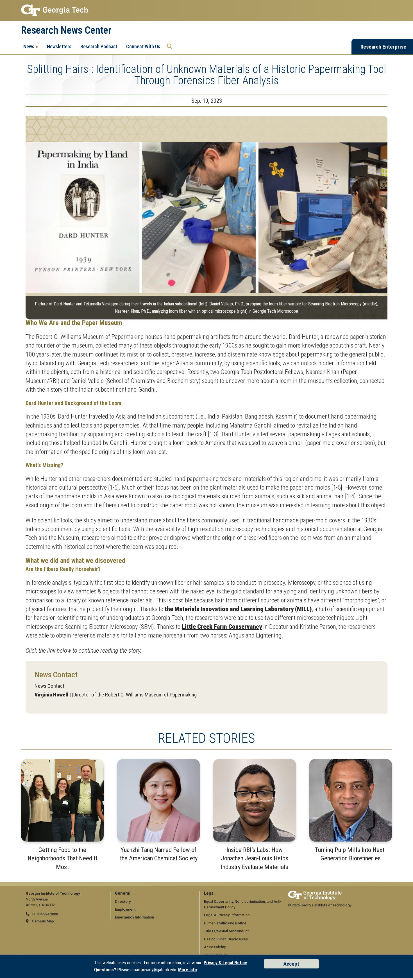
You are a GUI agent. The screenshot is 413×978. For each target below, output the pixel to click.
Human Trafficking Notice (225, 923)
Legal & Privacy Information (226, 915)
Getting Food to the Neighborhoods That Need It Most (62, 858)
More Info (187, 969)
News (28, 46)
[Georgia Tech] (315, 893)
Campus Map (43, 921)
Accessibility (215, 947)
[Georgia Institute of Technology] (206, 10)
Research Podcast (98, 46)
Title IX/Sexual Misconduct (226, 931)
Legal (209, 893)
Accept (291, 964)
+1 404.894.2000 (45, 914)
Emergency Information (134, 917)
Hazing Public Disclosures (226, 939)
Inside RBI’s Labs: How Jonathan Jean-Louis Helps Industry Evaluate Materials (254, 858)
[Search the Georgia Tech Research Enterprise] (169, 46)
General (122, 893)
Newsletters (59, 46)
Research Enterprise (383, 47)
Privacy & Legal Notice (225, 962)
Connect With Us (143, 46)
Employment (125, 909)
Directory (123, 901)
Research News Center (66, 30)
